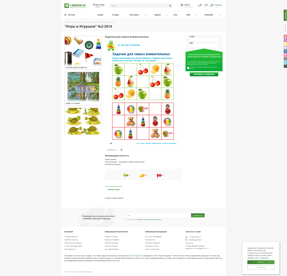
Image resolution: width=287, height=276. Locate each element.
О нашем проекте (71, 236)
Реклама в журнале (152, 243)
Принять (261, 262)
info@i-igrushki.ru (195, 240)
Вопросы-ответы (111, 236)
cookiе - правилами (261, 258)
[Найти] (170, 5)
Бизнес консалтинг (152, 249)
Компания (68, 232)
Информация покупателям (116, 232)
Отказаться (261, 267)
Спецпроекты (150, 240)
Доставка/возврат (112, 249)
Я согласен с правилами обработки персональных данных (203, 68)
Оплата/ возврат (111, 246)
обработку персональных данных (149, 219)
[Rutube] (285, 40)
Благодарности (70, 249)
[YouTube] (285, 36)
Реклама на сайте (152, 246)
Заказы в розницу (111, 243)
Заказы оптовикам (112, 240)
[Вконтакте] (285, 47)
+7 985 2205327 (195, 237)
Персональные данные (73, 243)
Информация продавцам (156, 232)
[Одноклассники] (285, 43)
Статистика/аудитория (73, 246)
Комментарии (114, 189)
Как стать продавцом (153, 236)
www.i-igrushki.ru (137, 256)
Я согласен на (144, 219)
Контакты (189, 243)
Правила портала (71, 240)
